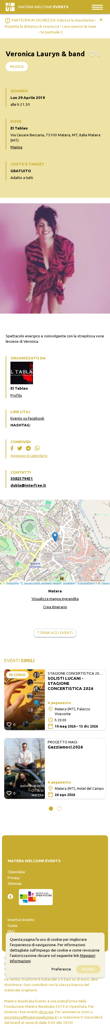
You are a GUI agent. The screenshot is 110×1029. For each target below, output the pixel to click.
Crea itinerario (55, 607)
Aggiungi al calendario (28, 455)
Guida (12, 925)
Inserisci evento (21, 919)
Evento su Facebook (27, 418)
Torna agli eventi (55, 633)
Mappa (16, 147)
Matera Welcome (43, 7)
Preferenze (61, 969)
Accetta (88, 969)
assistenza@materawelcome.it (30, 1017)
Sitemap (15, 883)
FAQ (11, 931)
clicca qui (46, 1011)
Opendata (16, 872)
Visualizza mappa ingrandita (55, 598)
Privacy (14, 877)
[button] (51, 808)
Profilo (16, 395)
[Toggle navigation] (97, 6)
